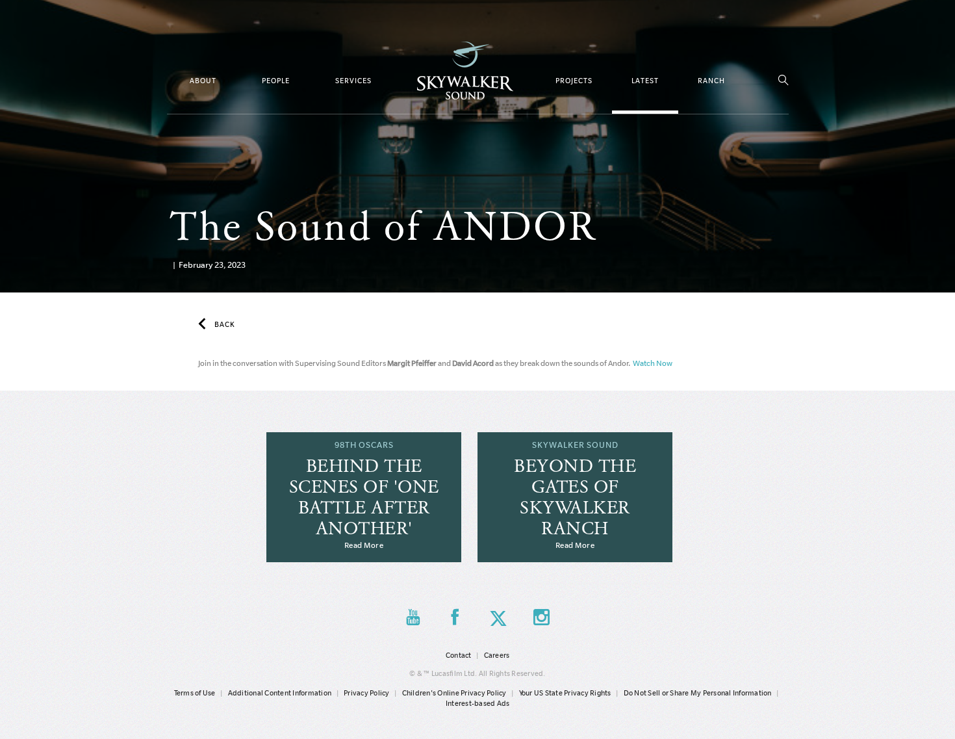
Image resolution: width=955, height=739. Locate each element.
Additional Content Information (280, 693)
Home (465, 70)
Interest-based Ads (478, 703)
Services (353, 80)
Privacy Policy (367, 693)
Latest (645, 80)
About (203, 80)
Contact (459, 655)
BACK (224, 324)
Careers (497, 655)
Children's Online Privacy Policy (454, 693)
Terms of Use (195, 693)
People (276, 80)
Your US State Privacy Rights (565, 693)
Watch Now (651, 363)
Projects (573, 80)
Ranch (711, 80)
